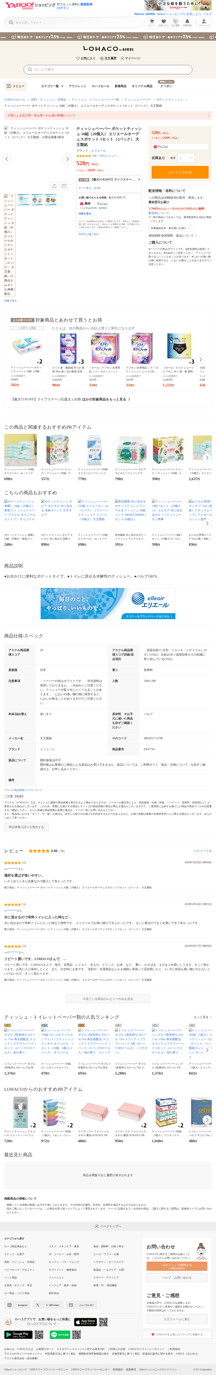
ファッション (56, 1277)
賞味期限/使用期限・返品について (171, 235)
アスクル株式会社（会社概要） (22, 1358)
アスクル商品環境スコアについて (23, 790)
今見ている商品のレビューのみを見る (108, 999)
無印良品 (54, 1293)
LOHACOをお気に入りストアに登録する (180, 1334)
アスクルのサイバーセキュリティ (23, 1353)
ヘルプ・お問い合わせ (177, 1277)
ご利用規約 (173, 1349)
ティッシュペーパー (137, 99)
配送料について (158, 213)
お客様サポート (45, 1349)
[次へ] (67, 159)
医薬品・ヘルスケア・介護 (108, 1270)
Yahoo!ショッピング (15, 1369)
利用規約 (118, 1369)
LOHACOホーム (14, 99)
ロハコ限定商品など (15, 1246)
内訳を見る (85, 213)
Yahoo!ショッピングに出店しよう (179, 14)
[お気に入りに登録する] (64, 186)
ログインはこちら (88, 234)
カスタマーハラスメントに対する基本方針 (81, 1349)
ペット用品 (10, 1277)
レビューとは (203, 850)
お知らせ (9, 1349)
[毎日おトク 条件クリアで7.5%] (108, 36)
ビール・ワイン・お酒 (106, 1254)
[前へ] (6, 159)
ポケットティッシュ (170, 99)
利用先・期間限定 (98, 208)
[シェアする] (54, 186)
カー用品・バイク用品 (17, 1293)
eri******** (10, 910)
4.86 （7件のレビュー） (105, 155)
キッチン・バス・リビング (64, 1262)
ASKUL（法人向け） (188, 1353)
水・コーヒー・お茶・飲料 (64, 1254)
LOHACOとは (25, 1349)
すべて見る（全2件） (91, 188)
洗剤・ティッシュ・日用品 (48, 99)
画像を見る (10, 300)
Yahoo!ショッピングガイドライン (158, 1369)
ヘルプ (207, 14)
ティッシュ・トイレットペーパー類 (95, 99)
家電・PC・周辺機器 (105, 1285)
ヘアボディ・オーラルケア (108, 1262)
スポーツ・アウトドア (106, 1277)
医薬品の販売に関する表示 (158, 1353)
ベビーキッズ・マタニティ (19, 1270)
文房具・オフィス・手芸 (18, 1285)
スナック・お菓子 (14, 1254)
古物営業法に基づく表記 (126, 1353)
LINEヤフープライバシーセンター (90, 1369)
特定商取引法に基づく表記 (60, 1353)
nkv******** (11, 868)
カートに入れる (180, 172)
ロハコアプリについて (42, 1323)
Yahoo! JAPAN (144, 14)
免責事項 (131, 1369)
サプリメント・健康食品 (63, 1270)
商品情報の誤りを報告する (26, 827)
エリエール (98, 150)
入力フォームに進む (177, 1319)
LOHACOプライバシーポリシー (146, 1349)
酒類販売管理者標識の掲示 (93, 1353)
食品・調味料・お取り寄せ (108, 1246)
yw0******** (11, 952)
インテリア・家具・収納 (63, 1285)
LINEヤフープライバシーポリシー (49, 1369)
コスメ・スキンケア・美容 (64, 1246)
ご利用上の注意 (117, 1349)
